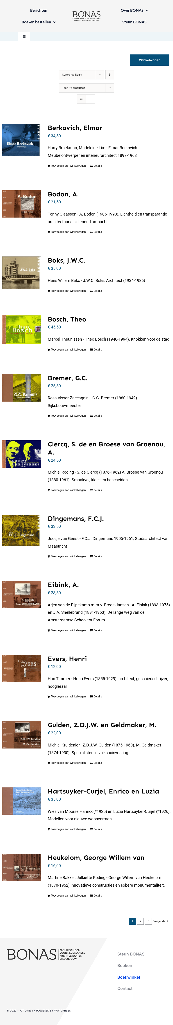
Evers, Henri (67, 659)
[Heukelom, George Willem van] (21, 867)
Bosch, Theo (67, 319)
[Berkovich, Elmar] (21, 140)
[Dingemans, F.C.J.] (21, 530)
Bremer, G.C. (68, 378)
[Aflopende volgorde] (109, 74)
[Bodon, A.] (21, 204)
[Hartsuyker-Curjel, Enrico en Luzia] (21, 801)
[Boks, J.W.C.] (21, 272)
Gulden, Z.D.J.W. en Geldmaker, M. (102, 725)
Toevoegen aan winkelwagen (68, 165)
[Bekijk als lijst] (90, 99)
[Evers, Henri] (21, 668)
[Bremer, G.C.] (21, 388)
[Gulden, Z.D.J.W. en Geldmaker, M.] (21, 734)
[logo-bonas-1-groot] (86, 13)
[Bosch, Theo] (21, 329)
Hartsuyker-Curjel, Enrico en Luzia (103, 791)
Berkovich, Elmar (75, 128)
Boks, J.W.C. (66, 260)
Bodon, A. (63, 194)
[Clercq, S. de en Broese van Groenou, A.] (21, 454)
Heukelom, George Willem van (96, 858)
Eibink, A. (63, 585)
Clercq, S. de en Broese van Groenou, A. (106, 448)
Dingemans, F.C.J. (76, 519)
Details (97, 165)
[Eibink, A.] (21, 594)
